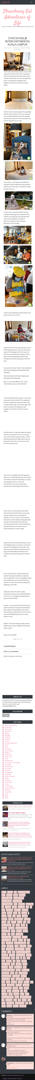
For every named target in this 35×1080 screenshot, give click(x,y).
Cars (14, 916)
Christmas (27, 919)
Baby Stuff (8, 731)
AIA (3, 907)
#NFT (3, 895)
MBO (24, 967)
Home (6, 759)
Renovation (15, 991)
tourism (24, 1000)
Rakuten (26, 988)
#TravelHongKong (7, 898)
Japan (3, 961)
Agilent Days (29, 904)
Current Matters (6, 925)
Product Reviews (10, 776)
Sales (25, 991)
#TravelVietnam (17, 901)
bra (19, 913)
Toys (29, 1000)
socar (22, 994)
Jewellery (8, 961)
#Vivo (15, 904)
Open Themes (18, 1078)
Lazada (25, 964)
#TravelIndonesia (19, 898)
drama (18, 925)
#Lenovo (10, 892)
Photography (9, 772)
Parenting (8, 768)
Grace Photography (20, 943)
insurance (12, 955)
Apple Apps (21, 907)
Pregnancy (8, 774)
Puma (21, 988)
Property (15, 988)
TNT (19, 1000)
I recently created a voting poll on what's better (20, 1063)
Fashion (25, 931)
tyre (30, 1003)
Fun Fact (24, 937)
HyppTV (4, 952)
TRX (27, 1003)
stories (17, 997)
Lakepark (18, 964)
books (15, 913)
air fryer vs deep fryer (12, 1068)
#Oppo (16, 895)
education (11, 928)
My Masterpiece (6, 976)
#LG (15, 892)
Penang (20, 982)
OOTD (27, 979)
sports (27, 994)
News (12, 979)
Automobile (9, 910)
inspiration (5, 955)
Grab (3, 943)
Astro (3, 910)
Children (10, 919)
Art (31, 907)
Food (6, 747)
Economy (4, 928)
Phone (4, 985)
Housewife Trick (19, 949)
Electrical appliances (11, 743)
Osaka (8, 982)
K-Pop (18, 961)
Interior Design (20, 955)
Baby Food (17, 910)
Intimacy (28, 955)
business (24, 913)
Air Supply (8, 907)
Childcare (7, 739)
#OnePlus (9, 895)
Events (7, 745)
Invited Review (6, 958)
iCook (6, 794)
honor (29, 946)
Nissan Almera (20, 979)
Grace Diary (16, 48)
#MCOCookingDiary (11, 725)
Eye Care (19, 931)
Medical (18, 970)
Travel (7, 784)
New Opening (6, 979)
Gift (25, 940)
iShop (6, 798)
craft (24, 922)
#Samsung (8, 727)
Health (4, 946)
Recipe (7, 778)
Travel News (8, 786)
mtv (16, 973)
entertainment (6, 931)
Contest (19, 922)
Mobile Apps (5, 973)
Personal (7, 770)
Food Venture (9, 751)
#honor (4, 892)
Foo (9, 934)
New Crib (23, 976)
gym (28, 943)
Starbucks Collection (7, 997)
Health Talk (8, 757)
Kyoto (13, 964)
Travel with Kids (9, 788)
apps (27, 907)
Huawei (28, 949)
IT (21, 958)
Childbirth (8, 737)
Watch (3, 1006)
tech (3, 1000)
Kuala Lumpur (6, 964)
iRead (6, 796)
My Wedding (8, 766)
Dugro (23, 925)
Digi (13, 925)
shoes (10, 994)
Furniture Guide (6, 940)
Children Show (19, 919)
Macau (11, 967)
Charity (19, 916)
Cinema (4, 922)
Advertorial (8, 729)
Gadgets (7, 753)
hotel (3, 949)
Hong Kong (23, 946)
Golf (28, 940)
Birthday (7, 735)
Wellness (15, 1006)
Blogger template (7, 1078)
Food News (8, 749)
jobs (14, 961)
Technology (8, 782)
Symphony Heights (25, 997)
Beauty (7, 733)
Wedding (7, 790)
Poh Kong (18, 985)
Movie (12, 973)
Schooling (4, 994)
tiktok (15, 1000)
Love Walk (8, 764)
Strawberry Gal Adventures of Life (17, 17)
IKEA (13, 952)
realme (4, 991)
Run (21, 991)
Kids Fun (24, 961)
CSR (28, 922)
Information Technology (12, 762)
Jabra (28, 958)
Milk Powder (25, 970)
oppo (3, 982)
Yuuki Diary (8, 792)
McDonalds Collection (8, 970)
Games (20, 940)
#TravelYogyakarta (7, 904)
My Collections (23, 973)
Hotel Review (25, 48)
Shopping (8, 780)
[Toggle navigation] (31, 2)
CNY (8, 922)
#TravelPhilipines (6, 901)
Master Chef (18, 967)
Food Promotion (6, 937)
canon (9, 916)
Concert (7, 741)
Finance (4, 934)
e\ (26, 925)
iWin (24, 958)
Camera (4, 916)
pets (31, 982)
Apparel (14, 907)
